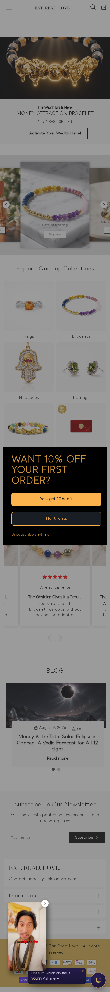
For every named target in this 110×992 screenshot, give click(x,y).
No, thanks (56, 518)
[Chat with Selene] (98, 980)
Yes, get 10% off (56, 499)
